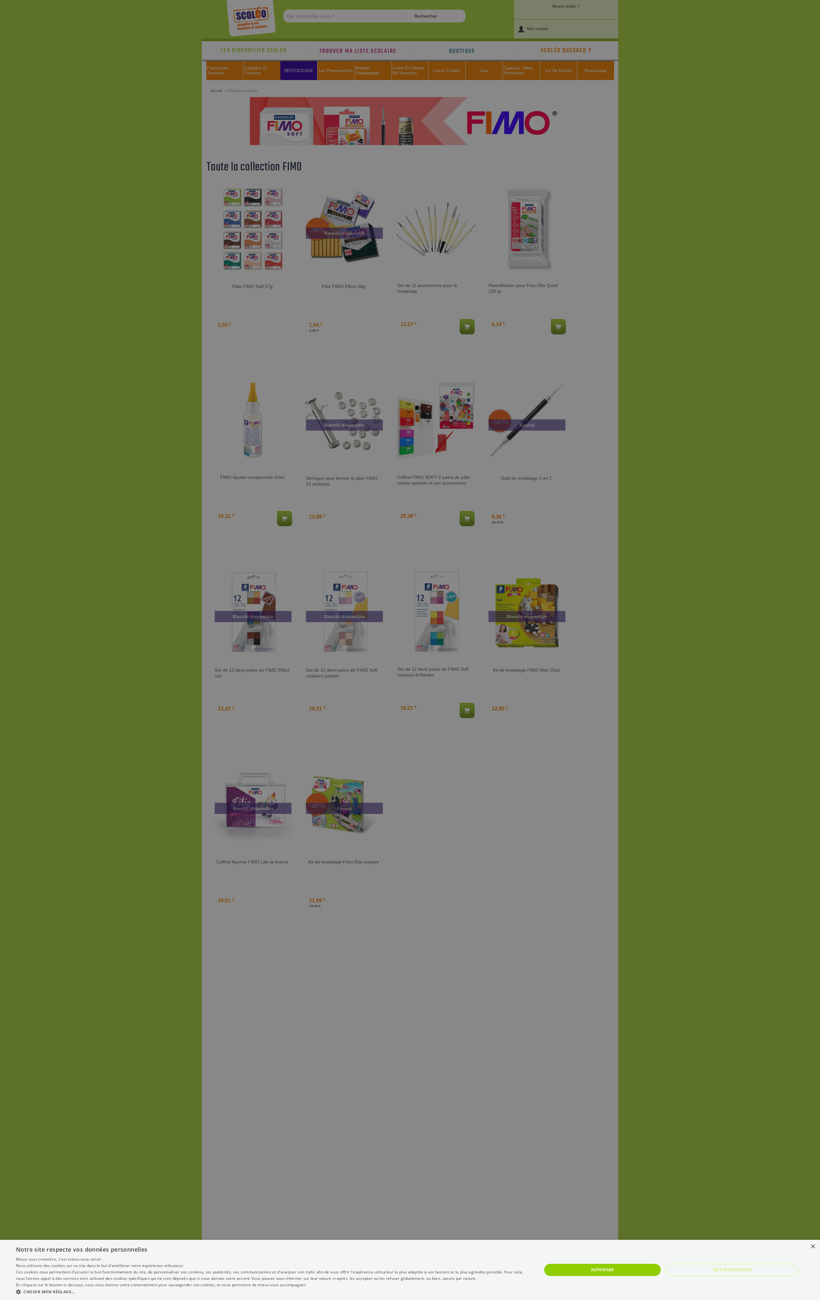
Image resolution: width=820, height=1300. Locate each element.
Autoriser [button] (602, 1269)
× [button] (812, 1246)
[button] (271, 1291)
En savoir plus (321, 1285)
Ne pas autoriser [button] (732, 1269)
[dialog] (410, 1270)
